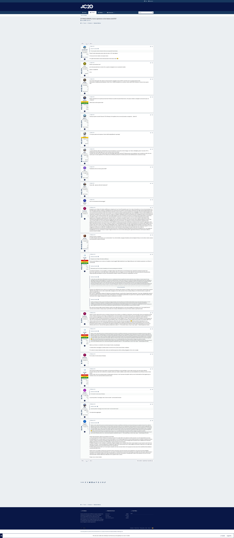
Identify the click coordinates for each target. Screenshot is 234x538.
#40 (152, 420)
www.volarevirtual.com (86, 57)
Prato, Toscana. (85, 127)
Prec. (83, 43)
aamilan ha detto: (94, 406)
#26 (152, 132)
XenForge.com (120, 531)
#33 (152, 254)
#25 (152, 114)
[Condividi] (150, 46)
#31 (152, 207)
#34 (152, 312)
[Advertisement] (117, 32)
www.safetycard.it (86, 161)
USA (87, 247)
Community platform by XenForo (91, 531)
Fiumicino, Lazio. (85, 91)
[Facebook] (145, 531)
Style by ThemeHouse (106, 531)
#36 (152, 354)
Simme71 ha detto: (94, 48)
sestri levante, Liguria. (86, 194)
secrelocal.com (85, 248)
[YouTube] (153, 531)
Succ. (91, 43)
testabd (127, 517)
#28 (152, 167)
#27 (152, 149)
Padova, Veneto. (85, 177)
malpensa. (86, 73)
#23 (152, 79)
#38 (152, 389)
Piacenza (86, 143)
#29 (152, 183)
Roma (87, 109)
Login (131, 513)
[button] (104, 12)
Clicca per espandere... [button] (121, 287)
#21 (152, 46)
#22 (152, 62)
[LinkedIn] (149, 531)
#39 (152, 404)
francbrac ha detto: (94, 256)
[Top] (151, 528)
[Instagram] (147, 531)
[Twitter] (151, 531)
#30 (152, 199)
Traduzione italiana (113, 531)
